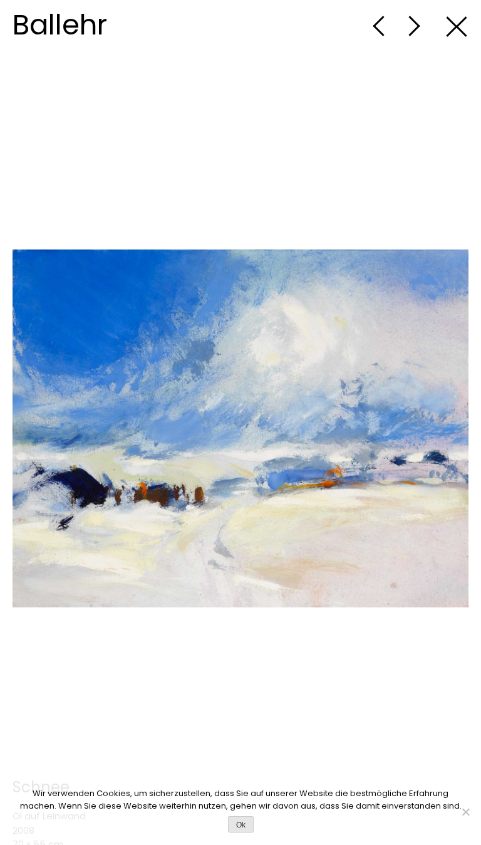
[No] (465, 812)
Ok (241, 825)
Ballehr (60, 25)
